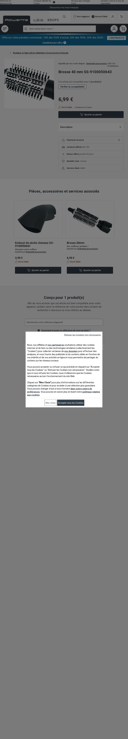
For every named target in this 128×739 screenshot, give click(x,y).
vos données (71, 351)
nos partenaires (56, 345)
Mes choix (50, 403)
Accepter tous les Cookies (71, 403)
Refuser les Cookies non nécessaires (82, 335)
